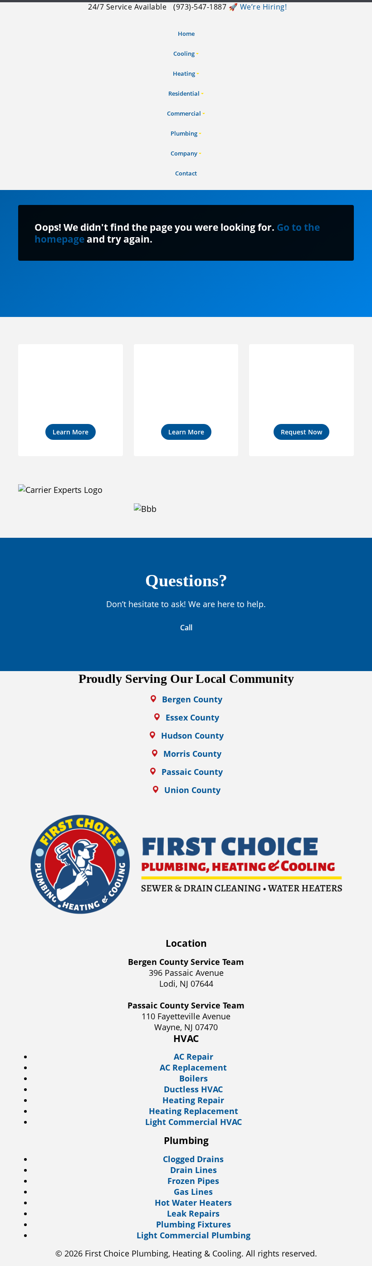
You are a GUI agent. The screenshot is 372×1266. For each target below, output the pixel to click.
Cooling (184, 53)
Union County (192, 789)
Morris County (192, 753)
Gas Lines (193, 1191)
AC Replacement (193, 1067)
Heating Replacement (193, 1110)
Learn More (70, 432)
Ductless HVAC (193, 1089)
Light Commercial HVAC (193, 1121)
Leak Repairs (193, 1213)
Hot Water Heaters (193, 1202)
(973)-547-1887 (199, 7)
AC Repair (193, 1056)
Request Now (301, 432)
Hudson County (192, 735)
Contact (186, 173)
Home (186, 33)
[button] (70, 400)
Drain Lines (193, 1169)
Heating (184, 73)
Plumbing (184, 133)
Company (184, 153)
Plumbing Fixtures (193, 1224)
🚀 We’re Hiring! (258, 7)
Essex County (192, 717)
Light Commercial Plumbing (193, 1235)
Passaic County (192, 771)
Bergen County (192, 699)
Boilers (193, 1078)
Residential (184, 93)
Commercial (184, 113)
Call (186, 628)
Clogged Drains (193, 1159)
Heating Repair (193, 1100)
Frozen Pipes (193, 1180)
